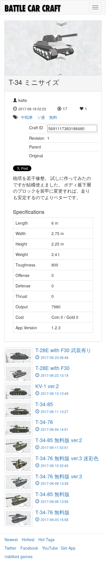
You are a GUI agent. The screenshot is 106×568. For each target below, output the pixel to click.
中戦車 (27, 117)
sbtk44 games (20, 556)
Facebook (29, 548)
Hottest (28, 539)
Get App (68, 548)
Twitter (10, 548)
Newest (11, 539)
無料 (53, 117)
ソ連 (41, 117)
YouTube (50, 548)
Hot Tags (46, 539)
